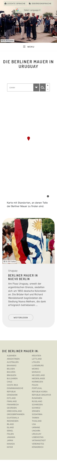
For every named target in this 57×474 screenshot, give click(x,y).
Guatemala (13, 417)
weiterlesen (21, 317)
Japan (10, 440)
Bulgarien (12, 378)
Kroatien (36, 355)
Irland (10, 424)
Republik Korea (40, 391)
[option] (28, 271)
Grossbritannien (15, 414)
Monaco (36, 372)
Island (10, 427)
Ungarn (36, 430)
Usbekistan (37, 437)
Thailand (37, 421)
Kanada (11, 444)
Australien (13, 362)
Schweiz (36, 408)
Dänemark (12, 395)
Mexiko (35, 369)
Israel (10, 430)
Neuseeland (38, 375)
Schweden (37, 404)
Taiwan (35, 417)
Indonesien (12, 421)
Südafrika (37, 414)
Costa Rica (12, 385)
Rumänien (37, 398)
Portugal (37, 388)
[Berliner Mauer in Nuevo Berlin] (28, 139)
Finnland (12, 401)
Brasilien (11, 375)
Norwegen (37, 381)
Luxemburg (38, 365)
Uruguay (13, 270)
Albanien (11, 355)
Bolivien (11, 372)
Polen (35, 385)
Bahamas (11, 365)
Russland (37, 401)
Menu (30, 46)
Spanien (36, 411)
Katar (10, 447)
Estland (11, 398)
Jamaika (11, 437)
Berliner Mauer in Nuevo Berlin (23, 277)
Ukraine (36, 427)
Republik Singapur (41, 395)
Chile (9, 381)
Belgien (11, 369)
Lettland (37, 359)
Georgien (12, 408)
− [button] (48, 89)
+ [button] (48, 85)
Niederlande (38, 378)
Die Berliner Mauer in (20, 351)
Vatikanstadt (39, 440)
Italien (10, 434)
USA (34, 424)
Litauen (36, 362)
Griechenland (14, 411)
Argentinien (13, 359)
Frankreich (13, 404)
